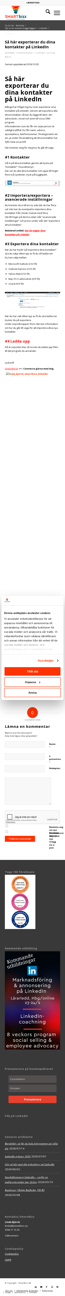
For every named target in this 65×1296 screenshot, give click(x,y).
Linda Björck (11, 368)
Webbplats (54, 768)
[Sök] (46, 13)
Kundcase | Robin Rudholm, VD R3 (25, 1190)
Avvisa (32, 692)
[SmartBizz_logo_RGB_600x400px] (27, 13)
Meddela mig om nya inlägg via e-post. (54, 840)
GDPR (8, 1259)
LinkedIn (40, 53)
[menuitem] (46, 13)
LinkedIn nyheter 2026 (18, 1156)
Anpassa (30, 682)
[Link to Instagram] (52, 1286)
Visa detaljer (45, 660)
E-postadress (55, 759)
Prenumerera (32, 1099)
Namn (52, 746)
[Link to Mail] (57, 1286)
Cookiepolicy (12, 1253)
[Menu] (55, 13)
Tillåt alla (32, 671)
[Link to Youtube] (41, 1286)
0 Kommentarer (25, 53)
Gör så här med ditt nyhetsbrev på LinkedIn (29, 1164)
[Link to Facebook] (46, 1286)
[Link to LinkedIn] (35, 1286)
